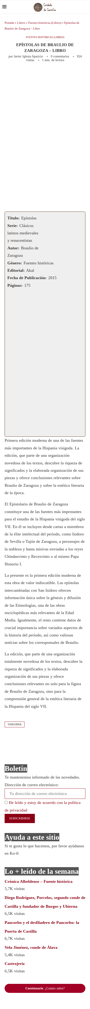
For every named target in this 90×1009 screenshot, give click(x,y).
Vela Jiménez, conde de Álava (31, 947)
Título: (13, 218)
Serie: (12, 225)
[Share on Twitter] (58, 74)
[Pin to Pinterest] (65, 74)
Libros (21, 22)
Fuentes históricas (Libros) (44, 22)
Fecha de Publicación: (27, 277)
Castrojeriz (15, 963)
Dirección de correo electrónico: (32, 784)
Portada (9, 22)
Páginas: (15, 285)
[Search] (85, 7)
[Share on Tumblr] (81, 74)
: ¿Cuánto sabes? (45, 988)
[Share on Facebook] (49, 74)
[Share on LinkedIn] (73, 74)
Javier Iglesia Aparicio (28, 56)
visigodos (14, 724)
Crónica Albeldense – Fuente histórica (38, 881)
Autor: (13, 248)
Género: (14, 263)
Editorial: (16, 270)
